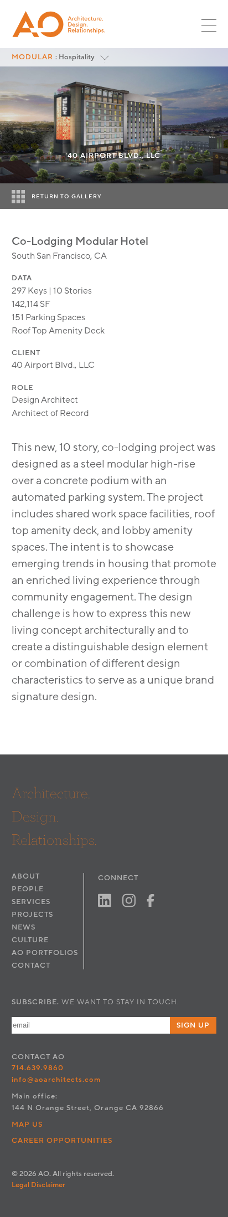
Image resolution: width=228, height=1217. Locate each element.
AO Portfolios (45, 953)
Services (31, 902)
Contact (31, 965)
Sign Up (193, 1025)
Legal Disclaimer (38, 1185)
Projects (32, 915)
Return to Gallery (67, 197)
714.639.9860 (38, 1068)
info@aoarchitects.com (56, 1080)
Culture (30, 940)
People (28, 889)
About (26, 876)
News (23, 927)
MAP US (27, 1124)
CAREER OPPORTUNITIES (62, 1141)
